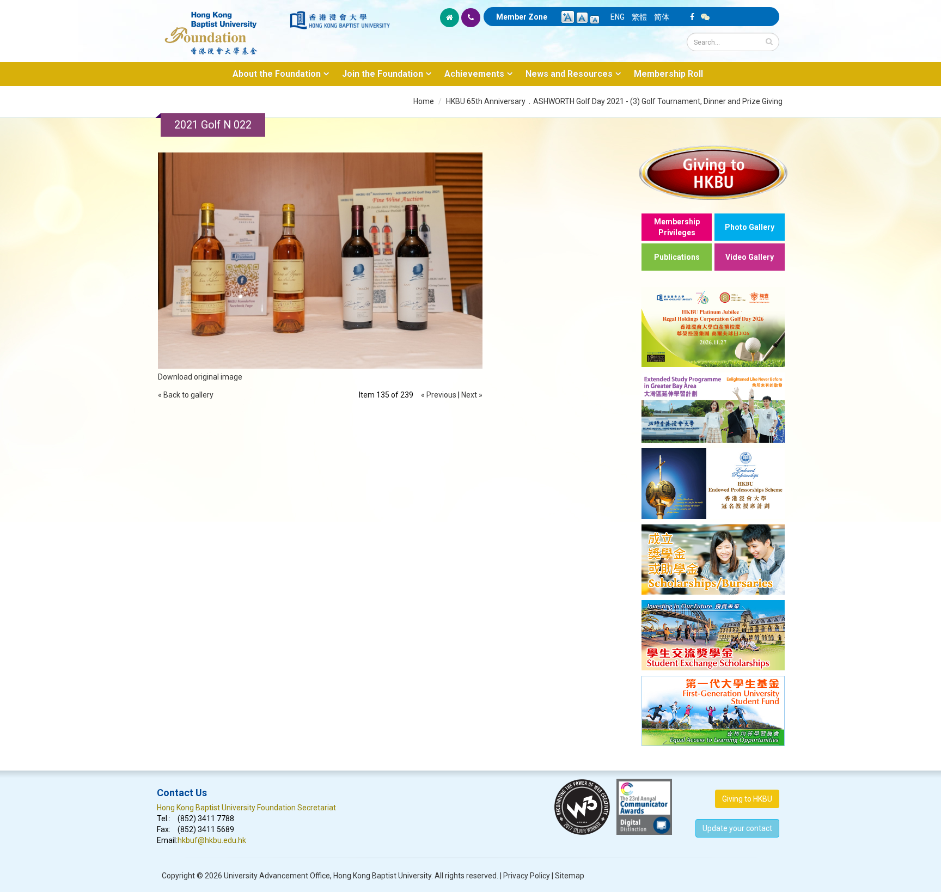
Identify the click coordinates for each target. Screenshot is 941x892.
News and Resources (569, 74)
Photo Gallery (749, 227)
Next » (471, 394)
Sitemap (569, 875)
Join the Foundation (382, 74)
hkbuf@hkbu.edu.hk (212, 840)
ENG (617, 17)
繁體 (639, 17)
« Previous (438, 394)
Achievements (474, 74)
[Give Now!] (713, 172)
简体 (661, 17)
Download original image (200, 376)
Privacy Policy (526, 875)
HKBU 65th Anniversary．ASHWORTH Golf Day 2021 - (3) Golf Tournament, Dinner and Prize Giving (614, 101)
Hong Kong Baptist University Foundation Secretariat (246, 807)
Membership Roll (668, 74)
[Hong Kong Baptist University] (340, 20)
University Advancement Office (277, 875)
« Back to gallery (185, 394)
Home (423, 101)
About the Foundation (277, 74)
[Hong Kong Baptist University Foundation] (222, 27)
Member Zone (521, 17)
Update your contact (737, 828)
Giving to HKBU (747, 799)
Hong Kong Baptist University (382, 875)
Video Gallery (749, 257)
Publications (677, 257)
